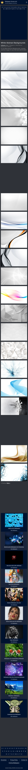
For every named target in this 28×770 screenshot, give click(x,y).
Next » (8, 483)
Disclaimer (4, 760)
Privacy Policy (14, 760)
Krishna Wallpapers (14, 763)
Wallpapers (3, 45)
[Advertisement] (14, 24)
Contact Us (24, 760)
